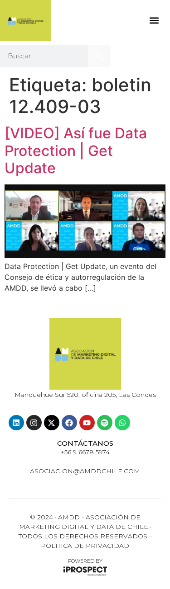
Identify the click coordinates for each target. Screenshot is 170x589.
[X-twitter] (51, 422)
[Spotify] (104, 422)
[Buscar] (99, 56)
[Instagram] (34, 422)
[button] (153, 20)
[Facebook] (69, 422)
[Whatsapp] (122, 422)
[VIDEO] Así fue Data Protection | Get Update (76, 150)
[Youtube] (87, 422)
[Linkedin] (16, 422)
